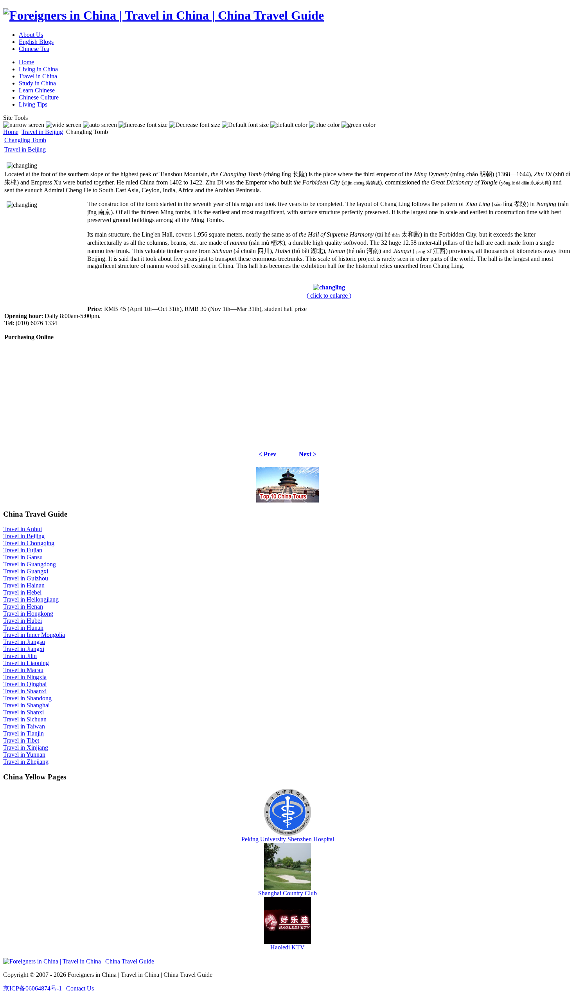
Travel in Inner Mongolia (34, 634)
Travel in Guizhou (25, 578)
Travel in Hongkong (28, 613)
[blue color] (324, 124)
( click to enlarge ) (329, 295)
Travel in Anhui (22, 529)
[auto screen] (100, 124)
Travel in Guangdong (29, 564)
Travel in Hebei (22, 592)
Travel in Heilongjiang (31, 599)
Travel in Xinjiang (25, 747)
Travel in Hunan (23, 627)
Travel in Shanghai (26, 705)
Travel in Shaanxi (25, 691)
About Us (31, 34)
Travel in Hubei (22, 620)
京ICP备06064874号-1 (32, 988)
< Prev (267, 454)
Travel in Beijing (42, 131)
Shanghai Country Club (287, 893)
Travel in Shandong (27, 698)
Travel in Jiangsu (24, 641)
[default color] (288, 124)
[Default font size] (245, 124)
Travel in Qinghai (25, 684)
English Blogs (36, 41)
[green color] (358, 124)
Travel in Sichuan (25, 719)
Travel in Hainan (24, 585)
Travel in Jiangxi (23, 648)
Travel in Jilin (20, 656)
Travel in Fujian (22, 550)
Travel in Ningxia (25, 677)
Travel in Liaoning (26, 663)
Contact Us (80, 988)
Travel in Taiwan (24, 726)
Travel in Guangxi (25, 571)
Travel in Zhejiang (26, 761)
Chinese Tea (34, 48)
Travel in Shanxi (23, 712)
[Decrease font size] (194, 124)
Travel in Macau (23, 670)
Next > (307, 454)
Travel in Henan (23, 606)
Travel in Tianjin (23, 733)
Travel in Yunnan (24, 754)
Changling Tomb (25, 140)
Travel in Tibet (21, 740)
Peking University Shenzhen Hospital (287, 839)
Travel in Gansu (23, 557)
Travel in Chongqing (28, 543)
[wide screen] (63, 124)
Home (10, 131)
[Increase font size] (143, 124)
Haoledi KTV (287, 947)
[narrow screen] (23, 124)
